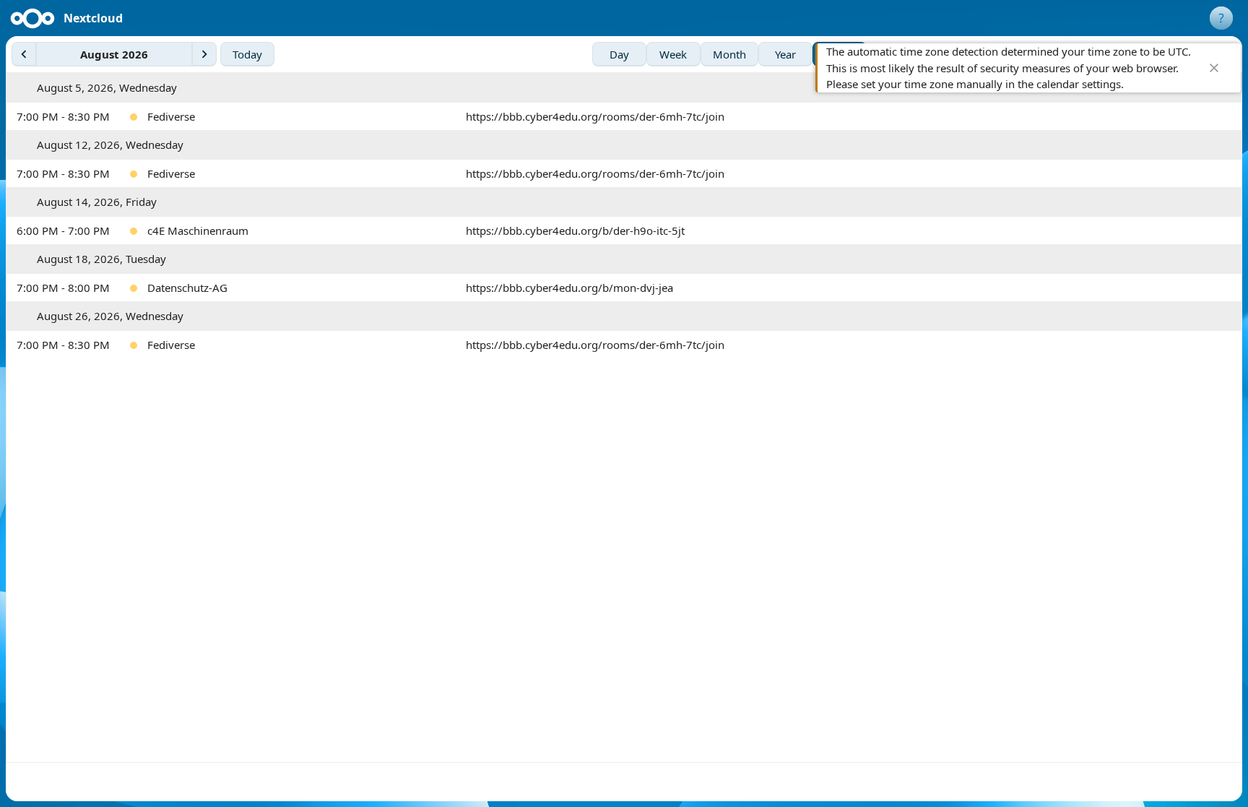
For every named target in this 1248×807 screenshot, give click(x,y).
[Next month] (204, 54)
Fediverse (171, 116)
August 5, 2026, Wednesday (107, 87)
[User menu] (1221, 18)
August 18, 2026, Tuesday (101, 258)
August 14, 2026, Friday (97, 201)
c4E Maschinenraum (197, 230)
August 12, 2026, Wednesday (110, 144)
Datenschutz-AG (187, 287)
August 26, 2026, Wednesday (110, 315)
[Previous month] (24, 54)
